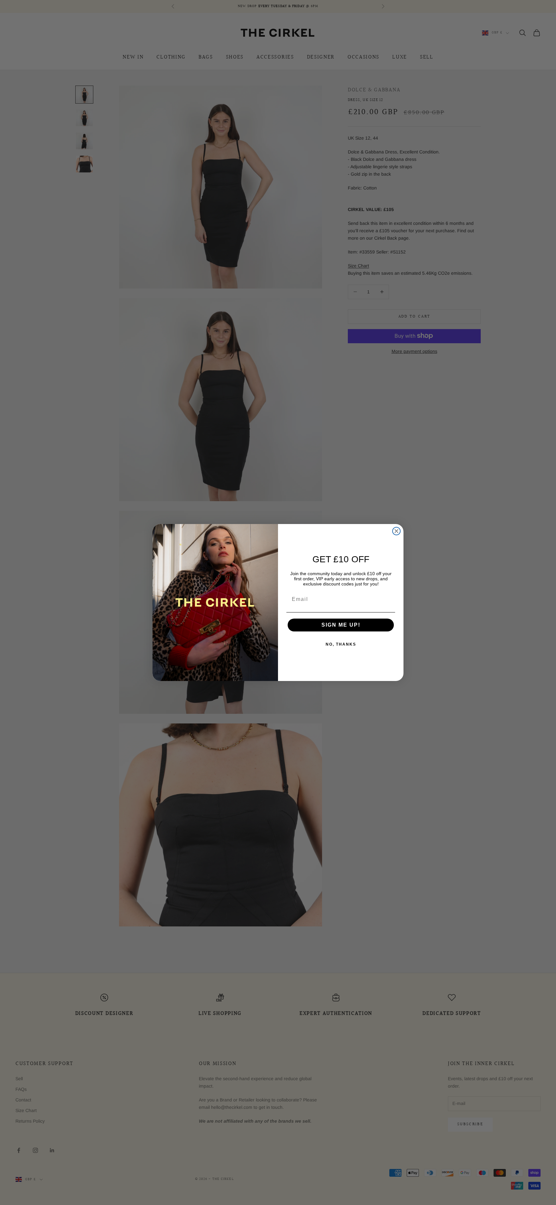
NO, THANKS (341, 644)
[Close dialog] (396, 531)
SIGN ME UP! (340, 625)
